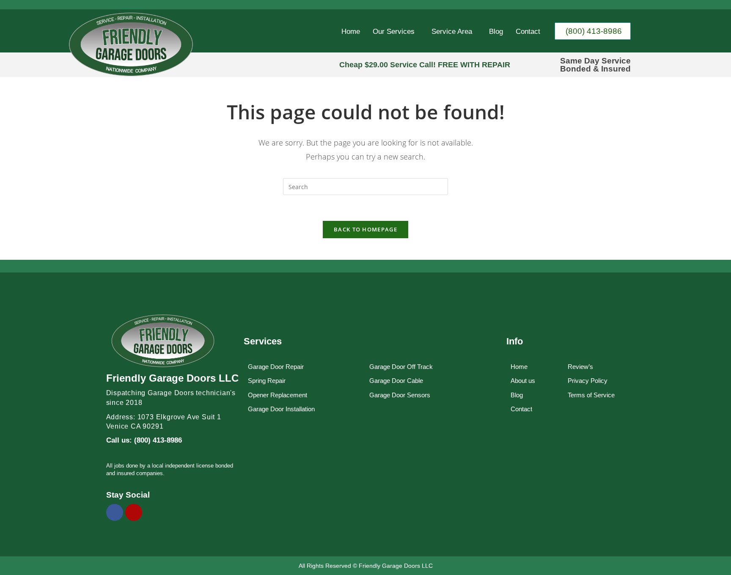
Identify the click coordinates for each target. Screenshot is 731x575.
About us (523, 380)
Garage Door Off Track (401, 366)
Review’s (580, 366)
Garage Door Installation (281, 409)
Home (350, 32)
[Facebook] (114, 512)
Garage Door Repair (276, 366)
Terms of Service (591, 395)
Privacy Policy (587, 380)
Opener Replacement (277, 395)
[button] (395, 31)
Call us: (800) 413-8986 (144, 440)
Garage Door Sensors (399, 395)
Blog (496, 32)
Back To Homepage (365, 229)
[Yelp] (133, 512)
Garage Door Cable (396, 380)
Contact (528, 32)
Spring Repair (267, 380)
